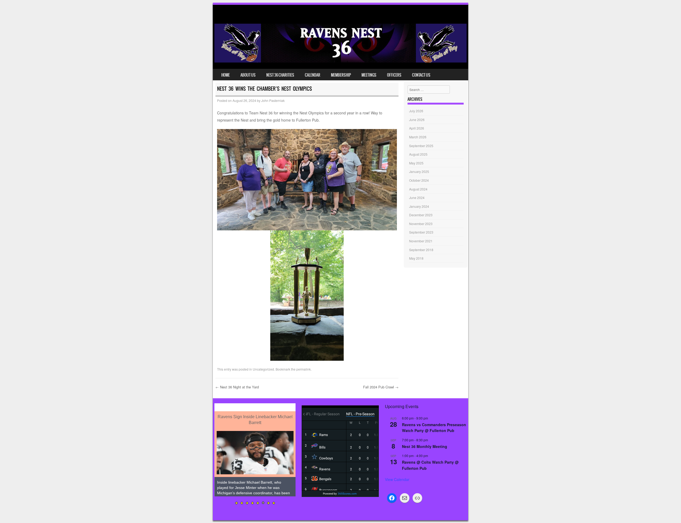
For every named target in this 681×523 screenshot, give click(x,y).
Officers (394, 75)
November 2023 (421, 223)
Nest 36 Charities (280, 75)
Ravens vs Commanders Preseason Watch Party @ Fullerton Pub (434, 427)
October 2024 (419, 180)
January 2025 (419, 171)
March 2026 (417, 137)
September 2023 (421, 232)
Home (225, 75)
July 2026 (416, 111)
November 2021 (421, 241)
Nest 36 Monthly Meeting (424, 446)
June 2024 (417, 197)
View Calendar (397, 479)
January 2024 (419, 206)
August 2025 (418, 154)
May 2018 (416, 258)
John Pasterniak (273, 100)
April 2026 (416, 128)
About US (248, 75)
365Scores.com (347, 493)
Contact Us (421, 75)
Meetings (369, 75)
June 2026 (417, 119)
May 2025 (416, 163)
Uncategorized (263, 369)
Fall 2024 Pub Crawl (380, 386)
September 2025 (421, 145)
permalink (303, 369)
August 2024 (418, 189)
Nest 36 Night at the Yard (237, 386)
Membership (341, 75)
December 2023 (421, 215)
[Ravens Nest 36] (340, 61)
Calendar (312, 75)
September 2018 (421, 249)
